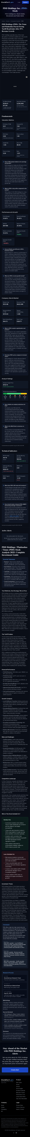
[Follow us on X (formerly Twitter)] (13, 1133)
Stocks (7, 21)
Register (25, 2)
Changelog (3, 1109)
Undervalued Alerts (20, 1096)
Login (19, 2)
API (2, 1111)
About (2, 1105)
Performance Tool (20, 1094)
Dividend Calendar (20, 1090)
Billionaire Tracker (20, 1092)
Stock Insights (19, 1088)
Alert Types (19, 1082)
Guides (3, 1107)
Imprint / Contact (20, 1109)
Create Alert (15, 1070)
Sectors (18, 1086)
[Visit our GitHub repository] (16, 1133)
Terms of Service (20, 1107)
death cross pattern (14, 516)
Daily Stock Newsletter (21, 1098)
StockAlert (7, 2)
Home (3, 21)
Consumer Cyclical (15, 21)
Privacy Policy (19, 1105)
